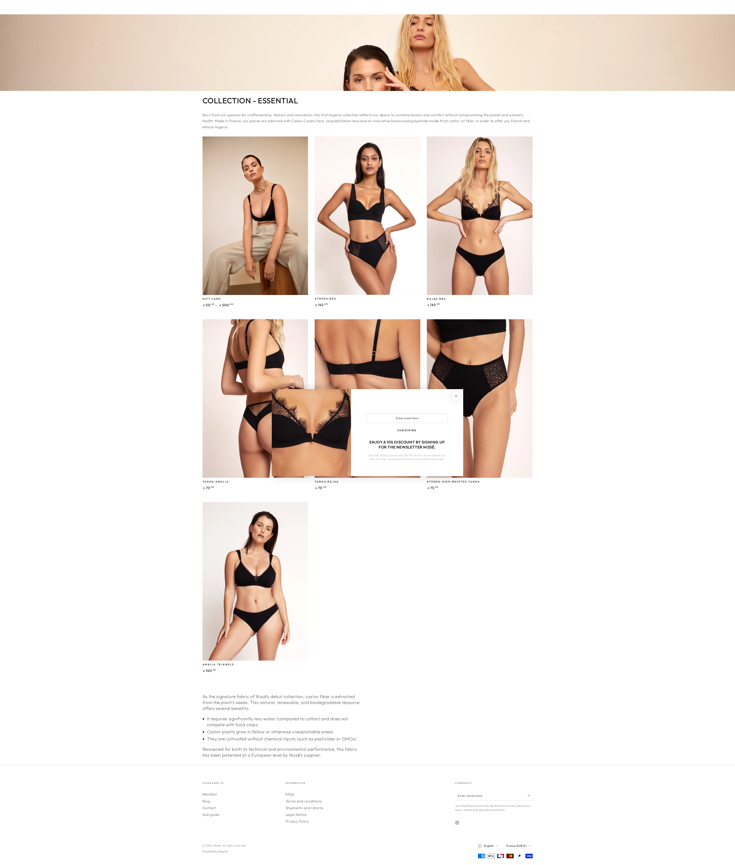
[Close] (456, 396)
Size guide (211, 814)
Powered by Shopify (215, 851)
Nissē (217, 845)
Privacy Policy (297, 821)
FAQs (290, 794)
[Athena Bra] (367, 215)
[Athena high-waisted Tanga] (479, 398)
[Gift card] (255, 215)
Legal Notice (296, 814)
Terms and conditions (304, 801)
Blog (206, 801)
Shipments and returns (304, 808)
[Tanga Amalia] (255, 398)
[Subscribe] (530, 795)
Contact (209, 808)
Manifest (210, 794)
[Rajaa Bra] (479, 215)
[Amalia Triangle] (255, 581)
